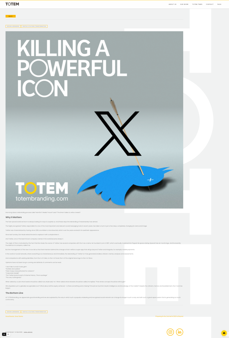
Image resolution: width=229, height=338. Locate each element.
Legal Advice (28, 332)
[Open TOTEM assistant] (224, 333)
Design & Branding (13, 26)
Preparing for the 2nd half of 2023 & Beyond (169, 316)
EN (4, 334)
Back (11, 16)
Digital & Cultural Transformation (34, 26)
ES (8, 334)
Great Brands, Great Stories (14, 316)
